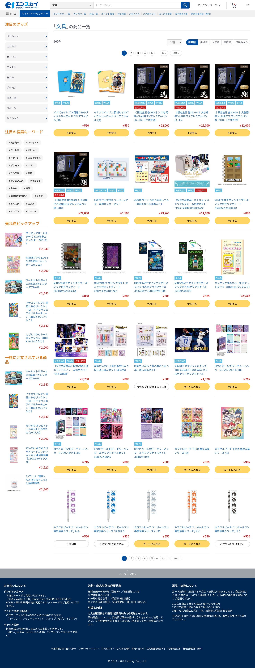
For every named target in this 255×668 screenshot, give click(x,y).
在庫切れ (71, 544)
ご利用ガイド (149, 13)
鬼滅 (28, 188)
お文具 (31, 203)
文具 (61, 26)
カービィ (32, 211)
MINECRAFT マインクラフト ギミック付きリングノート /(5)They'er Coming (71, 287)
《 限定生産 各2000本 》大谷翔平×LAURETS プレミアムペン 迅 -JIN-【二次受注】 (151, 116)
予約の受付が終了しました (151, 386)
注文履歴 (121, 13)
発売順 (227, 42)
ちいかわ (32, 150)
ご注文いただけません (111, 544)
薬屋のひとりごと (19, 196)
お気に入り (134, 13)
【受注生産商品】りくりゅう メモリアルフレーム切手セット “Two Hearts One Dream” (192, 204)
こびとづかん (34, 157)
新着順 (192, 42)
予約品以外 (242, 42)
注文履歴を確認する (156, 648)
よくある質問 (165, 13)
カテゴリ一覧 (80, 13)
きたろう (36, 180)
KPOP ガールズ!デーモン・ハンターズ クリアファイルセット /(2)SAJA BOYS (111, 452)
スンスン (15, 211)
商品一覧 (94, 13)
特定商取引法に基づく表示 (63, 648)
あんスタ (15, 203)
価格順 (203, 42)
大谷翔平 (15, 142)
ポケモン (15, 165)
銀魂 (30, 173)
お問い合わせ (138, 648)
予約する (71, 133)
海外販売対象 (181, 13)
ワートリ (15, 150)
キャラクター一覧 (61, 13)
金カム (14, 188)
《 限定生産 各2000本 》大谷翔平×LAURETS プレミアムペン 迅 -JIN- (191, 116)
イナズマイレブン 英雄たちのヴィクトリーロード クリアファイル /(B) (71, 116)
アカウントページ (208, 5)
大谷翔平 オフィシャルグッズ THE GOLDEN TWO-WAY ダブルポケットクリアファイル (191, 369)
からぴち (15, 173)
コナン (31, 165)
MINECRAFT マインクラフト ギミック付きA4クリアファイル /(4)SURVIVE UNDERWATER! (151, 287)
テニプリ (40, 196)
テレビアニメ (17, 180)
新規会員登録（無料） (201, 13)
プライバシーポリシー (89, 648)
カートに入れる (192, 386)
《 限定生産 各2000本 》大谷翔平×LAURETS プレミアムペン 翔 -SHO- (70, 204)
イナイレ (15, 157)
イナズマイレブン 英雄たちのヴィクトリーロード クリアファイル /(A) (111, 116)
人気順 (215, 42)
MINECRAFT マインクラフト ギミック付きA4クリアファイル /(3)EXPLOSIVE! (192, 287)
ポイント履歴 (107, 13)
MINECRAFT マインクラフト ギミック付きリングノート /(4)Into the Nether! (111, 287)
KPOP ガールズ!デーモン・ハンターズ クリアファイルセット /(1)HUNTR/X (151, 452)
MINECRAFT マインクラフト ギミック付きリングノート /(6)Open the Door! (232, 204)
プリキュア (33, 142)
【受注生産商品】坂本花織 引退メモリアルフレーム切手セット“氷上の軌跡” (71, 369)
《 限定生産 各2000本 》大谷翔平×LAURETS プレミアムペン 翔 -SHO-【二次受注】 (232, 116)
